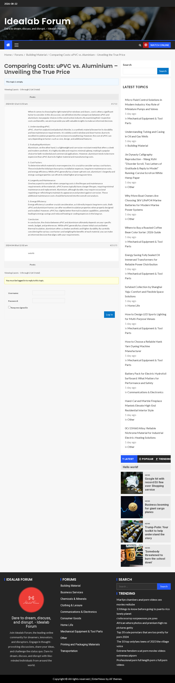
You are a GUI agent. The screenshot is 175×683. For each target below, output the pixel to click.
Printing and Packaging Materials (80, 644)
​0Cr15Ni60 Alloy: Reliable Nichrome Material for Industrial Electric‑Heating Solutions (144, 433)
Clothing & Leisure (71, 605)
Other (130, 186)
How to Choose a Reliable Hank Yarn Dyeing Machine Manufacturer (143, 346)
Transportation (69, 651)
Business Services (71, 592)
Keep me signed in (19, 307)
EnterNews (98, 678)
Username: (13, 293)
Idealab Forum (37, 21)
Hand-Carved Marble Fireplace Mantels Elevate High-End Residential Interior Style (143, 405)
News (147, 475)
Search (127, 64)
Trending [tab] (165, 459)
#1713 (114, 104)
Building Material (137, 145)
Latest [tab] (129, 459)
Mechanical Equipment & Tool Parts (81, 631)
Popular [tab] (147, 459)
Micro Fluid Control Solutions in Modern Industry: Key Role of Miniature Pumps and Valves (143, 104)
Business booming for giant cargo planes (157, 508)
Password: (13, 301)
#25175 (113, 245)
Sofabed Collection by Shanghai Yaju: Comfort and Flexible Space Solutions (144, 291)
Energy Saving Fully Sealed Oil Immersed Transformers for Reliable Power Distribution (142, 259)
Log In (109, 314)
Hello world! (130, 467)
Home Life (133, 305)
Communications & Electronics (145, 392)
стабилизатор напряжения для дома (137, 618)
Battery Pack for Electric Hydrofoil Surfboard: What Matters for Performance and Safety (145, 378)
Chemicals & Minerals (73, 598)
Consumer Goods (70, 618)
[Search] (140, 45)
